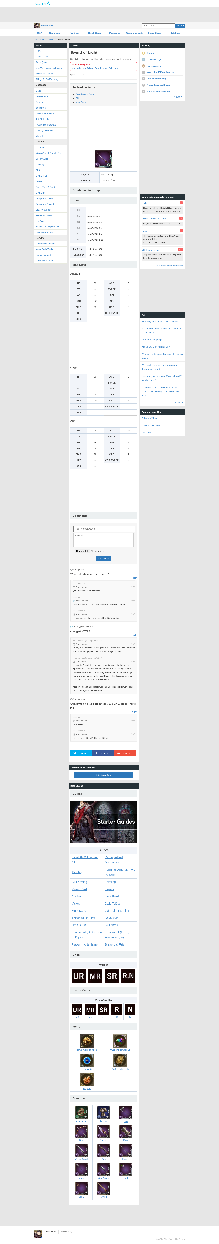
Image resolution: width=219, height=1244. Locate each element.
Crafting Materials (44, 130)
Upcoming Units (134, 33)
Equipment (41, 107)
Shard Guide (154, 33)
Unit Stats (111, 925)
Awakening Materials (46, 124)
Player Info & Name (85, 944)
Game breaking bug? (152, 339)
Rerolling (77, 872)
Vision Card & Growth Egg (48, 153)
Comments (54, 33)
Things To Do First (44, 73)
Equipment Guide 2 (45, 204)
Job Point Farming (117, 910)
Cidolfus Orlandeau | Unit (154, 219)
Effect (78, 98)
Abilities (77, 896)
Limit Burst (79, 925)
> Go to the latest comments (169, 265)
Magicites (40, 136)
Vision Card (79, 889)
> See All (178, 97)
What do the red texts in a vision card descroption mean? (159, 367)
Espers (109, 889)
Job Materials (42, 119)
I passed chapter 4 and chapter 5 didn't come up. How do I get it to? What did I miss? (160, 391)
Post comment (103, 559)
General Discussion (45, 243)
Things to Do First (83, 917)
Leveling (110, 882)
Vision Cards (42, 96)
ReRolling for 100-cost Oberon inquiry (160, 321)
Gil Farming (79, 882)
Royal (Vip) (112, 917)
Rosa (144, 231)
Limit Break (112, 896)
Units (38, 90)
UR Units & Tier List (151, 250)
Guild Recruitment (44, 260)
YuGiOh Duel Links (151, 425)
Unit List (74, 33)
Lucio (144, 203)
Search (180, 25)
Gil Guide (40, 147)
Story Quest (42, 62)
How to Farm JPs (44, 232)
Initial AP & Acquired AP (47, 226)
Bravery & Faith (115, 944)
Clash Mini (147, 432)
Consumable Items (45, 113)
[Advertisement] (109, 14)
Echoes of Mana (149, 418)
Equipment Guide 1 (45, 198)
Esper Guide (42, 159)
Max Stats (81, 102)
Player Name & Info (45, 215)
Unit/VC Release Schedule (49, 68)
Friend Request (43, 255)
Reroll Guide (94, 33)
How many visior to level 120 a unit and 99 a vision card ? (162, 378)
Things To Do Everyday (47, 79)
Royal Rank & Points (46, 187)
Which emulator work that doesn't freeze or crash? (162, 356)
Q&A (39, 33)
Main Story (79, 910)
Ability (39, 170)
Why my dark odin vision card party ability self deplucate (162, 330)
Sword (51, 39)
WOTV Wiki (47, 25)
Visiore (76, 903)
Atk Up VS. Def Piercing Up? (156, 347)
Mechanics (114, 33)
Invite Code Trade (44, 249)
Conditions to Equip (85, 94)
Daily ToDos (113, 903)
